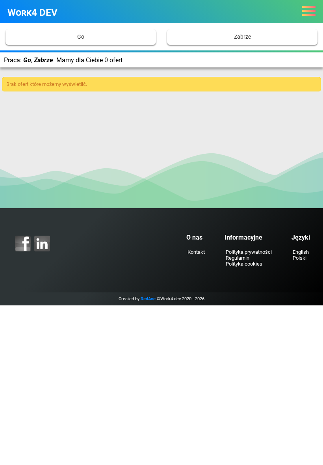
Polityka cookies (244, 264)
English (301, 252)
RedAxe (148, 298)
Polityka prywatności (249, 252)
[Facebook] (23, 243)
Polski (299, 258)
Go (80, 36)
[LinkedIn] (42, 243)
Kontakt (196, 252)
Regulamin (237, 258)
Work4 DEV (32, 12)
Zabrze (242, 36)
